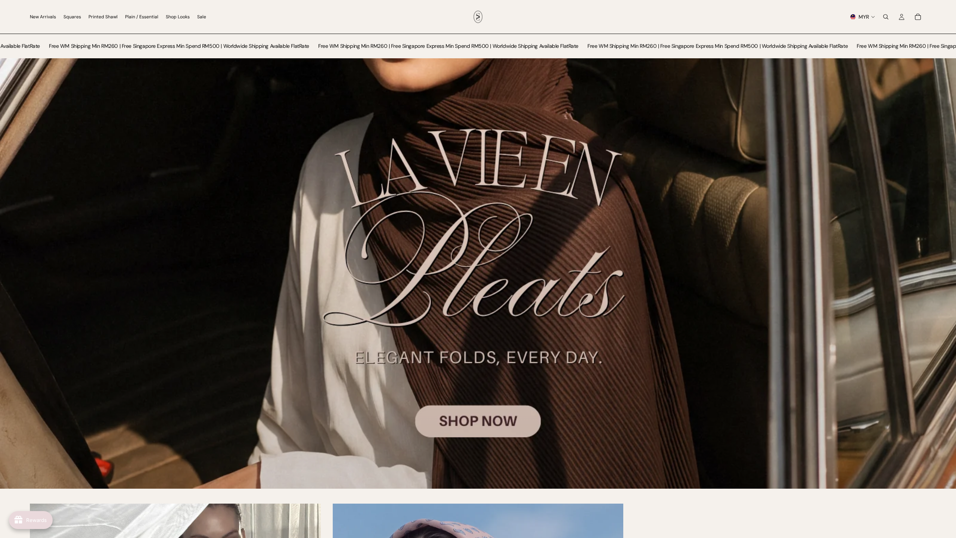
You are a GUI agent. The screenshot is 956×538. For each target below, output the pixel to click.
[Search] (886, 17)
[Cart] (918, 17)
